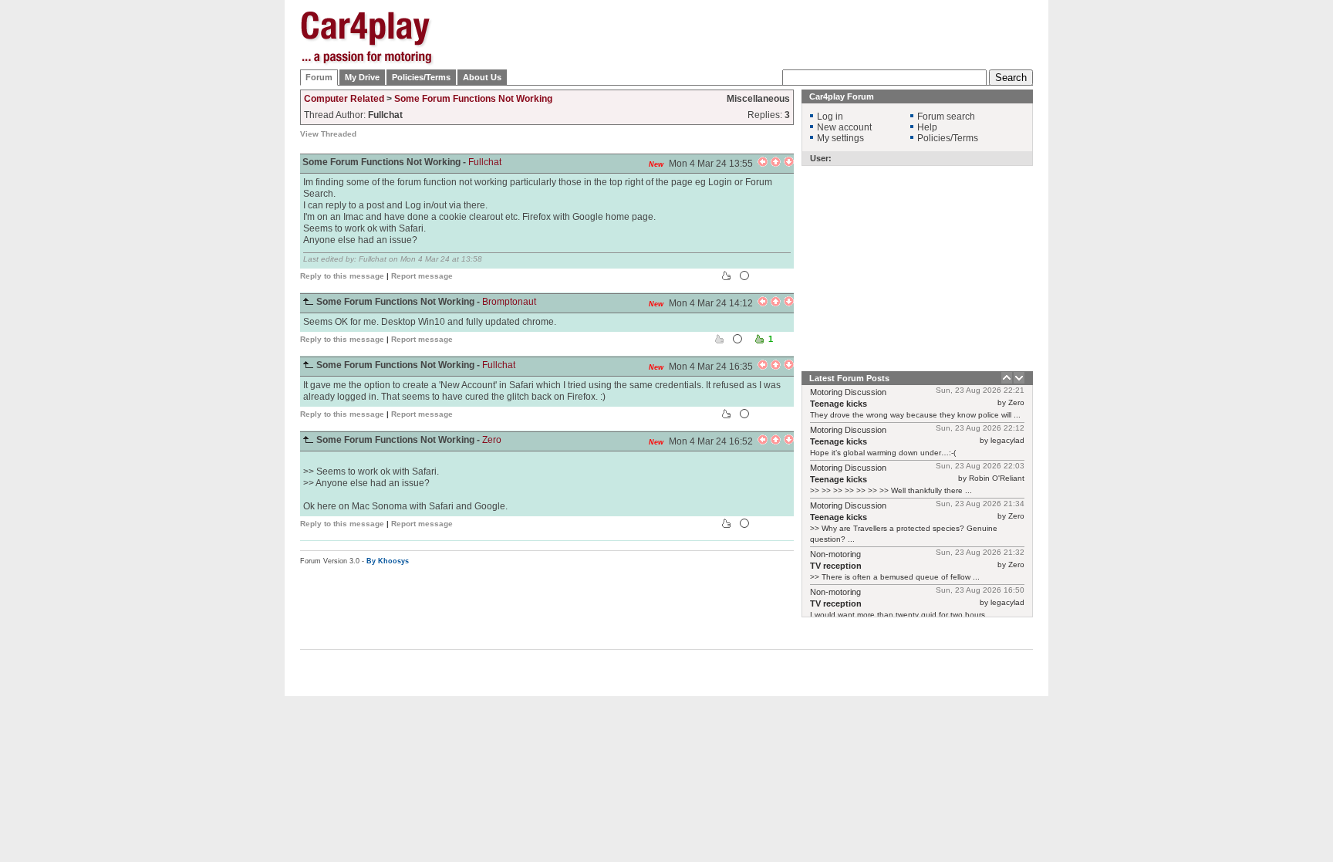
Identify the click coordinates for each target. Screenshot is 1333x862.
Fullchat (484, 162)
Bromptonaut (509, 301)
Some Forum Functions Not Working (473, 98)
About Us (482, 77)
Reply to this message (342, 276)
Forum (318, 77)
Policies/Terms (421, 77)
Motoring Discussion (848, 392)
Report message (422, 276)
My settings (840, 138)
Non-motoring (835, 554)
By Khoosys (387, 561)
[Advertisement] (1110, 243)
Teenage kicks (838, 403)
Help (927, 127)
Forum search (946, 116)
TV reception (836, 565)
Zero (491, 439)
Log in (830, 116)
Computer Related (344, 98)
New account (844, 127)
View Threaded (328, 134)
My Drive (362, 77)
